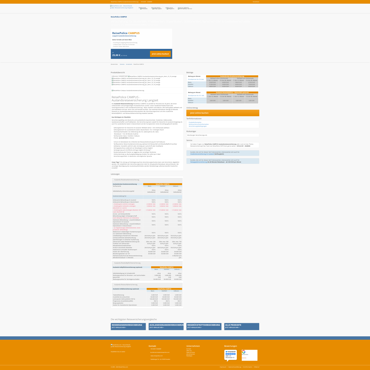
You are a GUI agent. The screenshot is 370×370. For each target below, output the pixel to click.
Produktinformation (195, 122)
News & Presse (190, 352)
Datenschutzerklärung (234, 367)
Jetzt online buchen (199, 113)
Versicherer (256, 2)
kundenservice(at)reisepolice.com (159, 352)
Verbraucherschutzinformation (199, 124)
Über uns (189, 350)
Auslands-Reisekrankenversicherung (126, 180)
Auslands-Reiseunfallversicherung (125, 285)
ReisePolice (245, 354)
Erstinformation (247, 367)
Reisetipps (189, 356)
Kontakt (188, 349)
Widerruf (256, 367)
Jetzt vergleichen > (119, 327)
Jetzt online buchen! (160, 54)
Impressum (223, 367)
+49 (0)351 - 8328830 (146, 2)
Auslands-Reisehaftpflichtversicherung (127, 263)
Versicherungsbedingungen (198, 126)
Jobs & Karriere (190, 354)
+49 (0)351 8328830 (155, 349)
